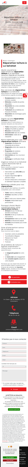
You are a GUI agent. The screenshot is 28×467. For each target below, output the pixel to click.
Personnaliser (10, 463)
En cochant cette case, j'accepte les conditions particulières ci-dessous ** (13, 384)
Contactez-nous (15, 282)
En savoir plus (16, 277)
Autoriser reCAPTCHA (14, 409)
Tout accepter (10, 457)
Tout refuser (9, 460)
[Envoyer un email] (25, 137)
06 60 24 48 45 (14, 315)
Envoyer (15, 389)
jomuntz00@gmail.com (14, 329)
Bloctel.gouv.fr (5, 441)
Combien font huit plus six (9, 363)
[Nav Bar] (24, 2)
